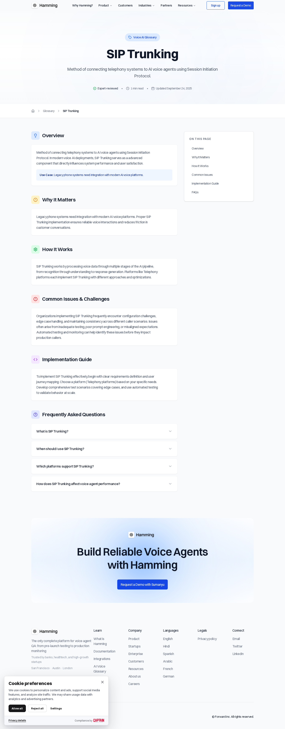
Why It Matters (201, 157)
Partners (166, 5)
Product (103, 5)
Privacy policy (207, 639)
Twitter (237, 646)
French (168, 669)
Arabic (168, 661)
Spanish (168, 654)
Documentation (104, 651)
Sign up (215, 5)
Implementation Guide (205, 183)
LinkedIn (238, 654)
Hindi (166, 646)
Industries (145, 5)
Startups (134, 646)
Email (236, 639)
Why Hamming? (82, 5)
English (168, 639)
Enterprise (135, 654)
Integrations (101, 659)
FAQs (195, 192)
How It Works (200, 166)
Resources (185, 5)
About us (134, 676)
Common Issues (202, 175)
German (168, 676)
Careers (134, 684)
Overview (198, 148)
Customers (125, 5)
